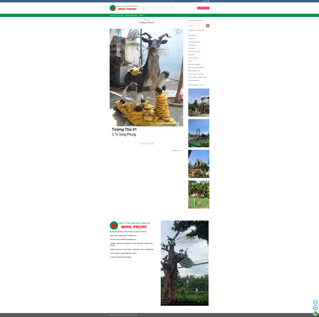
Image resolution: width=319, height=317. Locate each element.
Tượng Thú (146, 19)
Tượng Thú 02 (176, 150)
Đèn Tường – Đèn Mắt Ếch (196, 67)
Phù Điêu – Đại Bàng (194, 64)
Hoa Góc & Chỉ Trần (194, 51)
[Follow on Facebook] (202, 1)
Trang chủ (113, 15)
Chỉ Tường (191, 48)
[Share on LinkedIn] (152, 143)
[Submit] (173, 8)
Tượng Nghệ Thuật (194, 42)
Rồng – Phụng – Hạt (194, 70)
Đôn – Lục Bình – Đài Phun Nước (197, 77)
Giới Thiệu (120, 15)
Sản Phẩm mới (192, 35)
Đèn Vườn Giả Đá (193, 80)
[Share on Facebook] (140, 143)
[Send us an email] (206, 1)
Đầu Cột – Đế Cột (193, 58)
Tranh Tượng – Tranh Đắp (195, 74)
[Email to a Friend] (146, 143)
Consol (190, 61)
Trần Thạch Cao (192, 45)
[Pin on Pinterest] (149, 143)
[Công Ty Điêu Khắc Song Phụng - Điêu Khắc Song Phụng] (124, 8)
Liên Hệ (141, 15)
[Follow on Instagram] (203, 1)
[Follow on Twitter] (205, 1)
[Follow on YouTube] (208, 1)
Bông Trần (191, 54)
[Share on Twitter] (143, 143)
